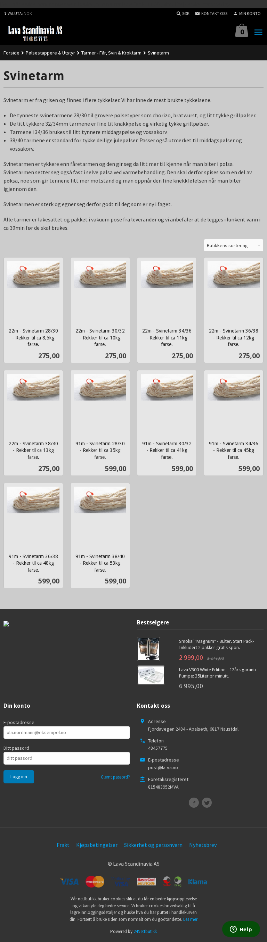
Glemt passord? (115, 777)
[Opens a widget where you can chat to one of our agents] (241, 930)
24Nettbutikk (145, 931)
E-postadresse (18, 722)
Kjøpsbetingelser (97, 844)
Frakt (63, 844)
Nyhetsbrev (203, 844)
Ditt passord (16, 748)
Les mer (190, 919)
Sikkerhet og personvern (153, 844)
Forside (11, 53)
